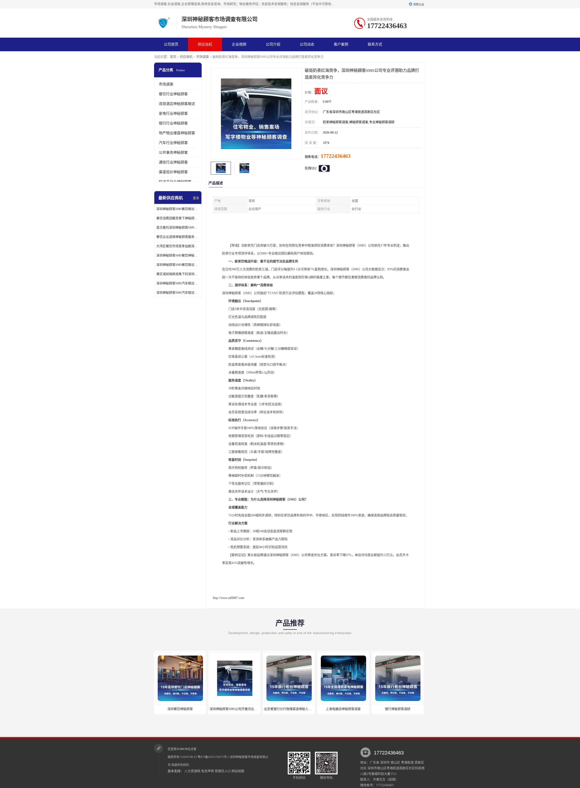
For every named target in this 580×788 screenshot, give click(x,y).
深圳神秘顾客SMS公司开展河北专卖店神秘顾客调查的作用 (196, 709)
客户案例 (341, 44)
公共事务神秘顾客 (173, 152)
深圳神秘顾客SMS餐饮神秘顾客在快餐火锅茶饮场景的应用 (177, 255)
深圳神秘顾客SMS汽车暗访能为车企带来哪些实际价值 (177, 283)
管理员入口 (223, 771)
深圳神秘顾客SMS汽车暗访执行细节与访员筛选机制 (177, 292)
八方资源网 (192, 771)
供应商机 (205, 44)
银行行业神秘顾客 (173, 123)
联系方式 (375, 44)
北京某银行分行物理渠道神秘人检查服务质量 (241, 709)
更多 (196, 198)
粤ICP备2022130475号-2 (213, 757)
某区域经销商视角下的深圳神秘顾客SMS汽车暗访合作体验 (177, 274)
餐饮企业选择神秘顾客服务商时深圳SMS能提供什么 (177, 237)
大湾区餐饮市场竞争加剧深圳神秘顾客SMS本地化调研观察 (177, 246)
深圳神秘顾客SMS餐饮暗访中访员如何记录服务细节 (177, 209)
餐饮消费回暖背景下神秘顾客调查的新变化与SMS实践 (177, 218)
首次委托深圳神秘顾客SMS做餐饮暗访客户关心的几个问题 (177, 227)
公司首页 (171, 44)
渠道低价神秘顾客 (173, 172)
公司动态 (307, 44)
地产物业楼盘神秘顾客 (177, 133)
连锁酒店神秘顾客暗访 (177, 104)
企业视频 (239, 44)
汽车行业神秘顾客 (173, 143)
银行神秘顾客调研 (343, 709)
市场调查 (202, 57)
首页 (173, 57)
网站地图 (238, 771)
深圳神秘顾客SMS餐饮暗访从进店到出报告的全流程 (177, 264)
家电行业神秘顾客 (173, 113)
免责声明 (207, 771)
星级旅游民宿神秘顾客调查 (398, 709)
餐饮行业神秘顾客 (173, 94)
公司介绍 (273, 44)
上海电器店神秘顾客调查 (288, 709)
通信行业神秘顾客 (173, 162)
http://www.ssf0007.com (228, 598)
